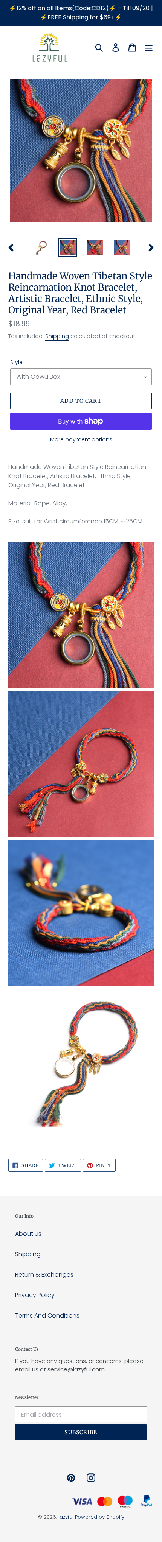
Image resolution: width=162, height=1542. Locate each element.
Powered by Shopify (99, 1516)
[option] (40, 247)
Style (16, 362)
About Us (28, 1233)
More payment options (81, 439)
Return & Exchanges (44, 1274)
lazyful (65, 1516)
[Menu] (149, 47)
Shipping (57, 336)
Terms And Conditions (47, 1315)
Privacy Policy (35, 1295)
